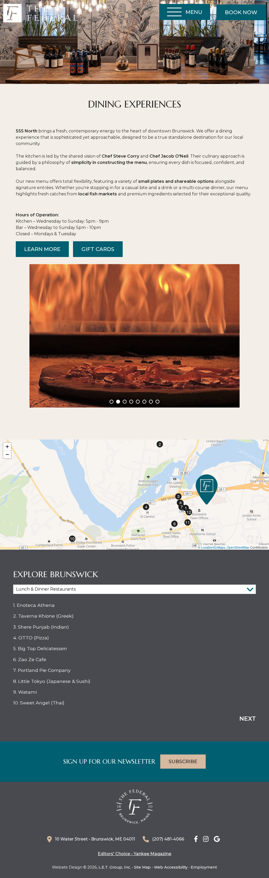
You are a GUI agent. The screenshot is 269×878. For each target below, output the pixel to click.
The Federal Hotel (40, 13)
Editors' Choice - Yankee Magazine (134, 853)
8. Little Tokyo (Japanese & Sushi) (51, 681)
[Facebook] (196, 839)
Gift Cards (97, 249)
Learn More (42, 249)
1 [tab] (111, 402)
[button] (207, 489)
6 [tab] (144, 402)
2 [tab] (118, 402)
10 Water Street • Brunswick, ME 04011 (95, 839)
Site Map (142, 867)
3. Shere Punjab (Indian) (41, 627)
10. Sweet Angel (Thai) (38, 702)
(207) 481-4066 (168, 839)
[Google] (217, 839)
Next (247, 718)
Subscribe (183, 761)
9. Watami (25, 692)
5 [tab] (138, 402)
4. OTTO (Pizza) (31, 637)
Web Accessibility (171, 867)
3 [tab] (125, 402)
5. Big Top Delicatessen (40, 648)
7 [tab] (151, 402)
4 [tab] (131, 402)
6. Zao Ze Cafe (29, 659)
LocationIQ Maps (213, 547)
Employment (204, 867)
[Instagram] (206, 839)
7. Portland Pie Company (42, 670)
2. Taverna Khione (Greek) (43, 616)
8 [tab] (157, 402)
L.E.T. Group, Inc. (115, 867)
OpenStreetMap (238, 547)
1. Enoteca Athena (34, 605)
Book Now (241, 12)
